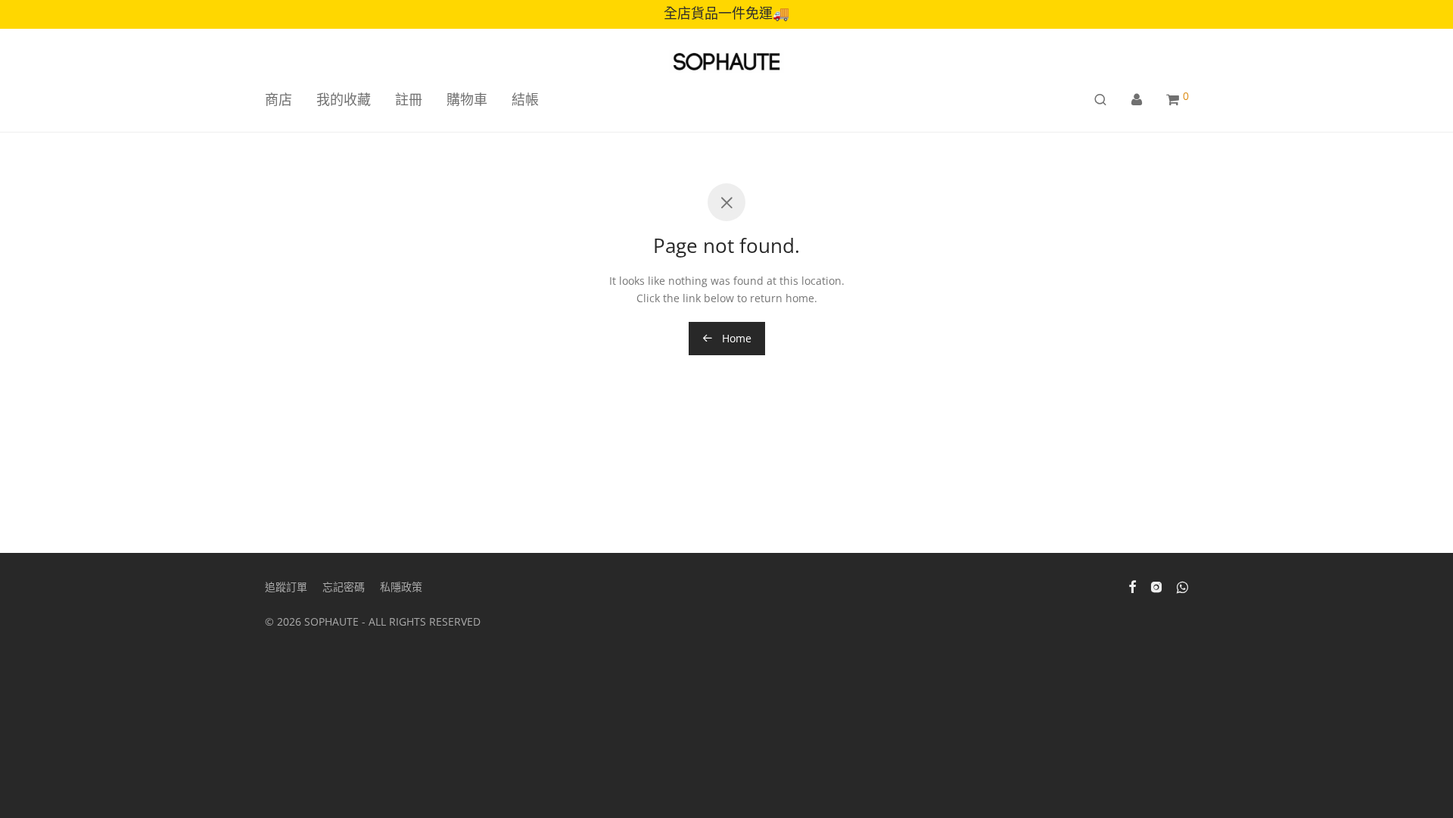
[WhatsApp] (1182, 586)
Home (735, 338)
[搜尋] (1100, 99)
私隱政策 (401, 586)
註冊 (408, 99)
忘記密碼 (343, 586)
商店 (278, 99)
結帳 (525, 99)
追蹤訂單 (286, 586)
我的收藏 (343, 99)
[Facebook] (1132, 586)
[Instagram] (1156, 586)
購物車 (466, 99)
